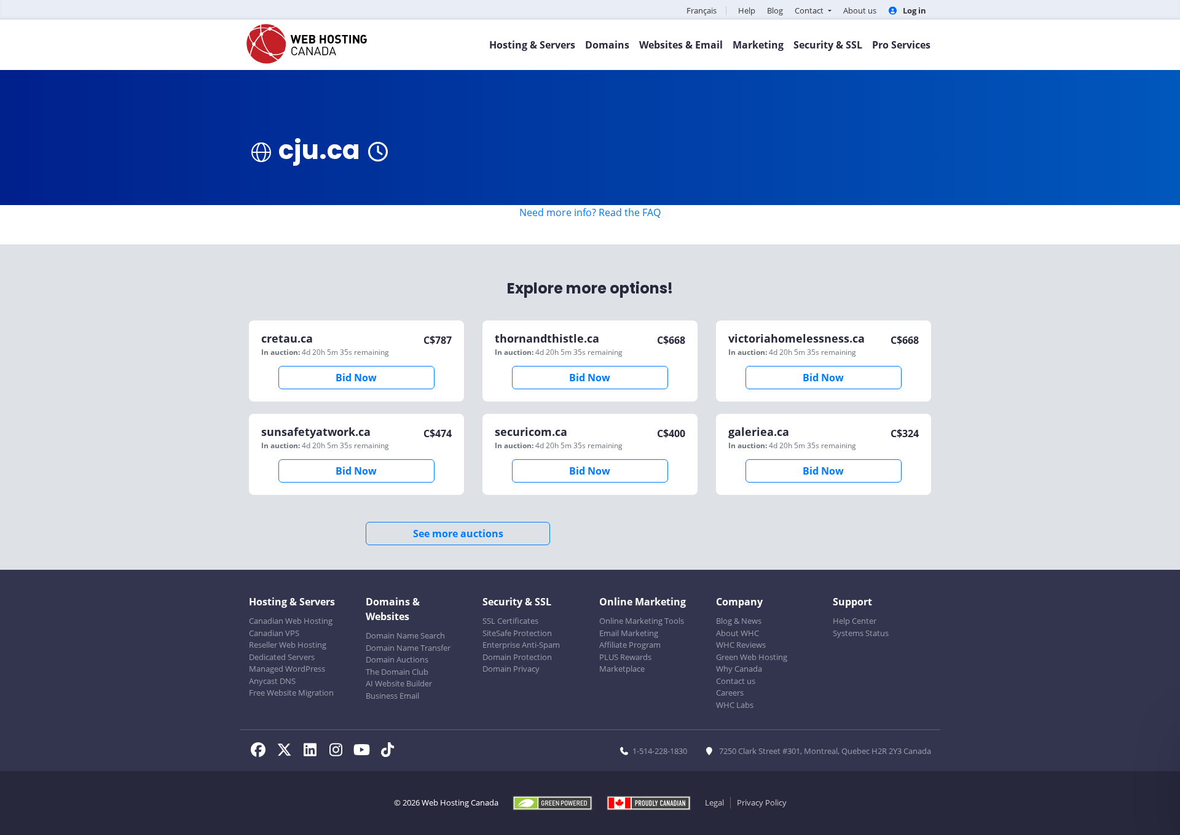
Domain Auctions (397, 659)
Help (746, 10)
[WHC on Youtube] (365, 751)
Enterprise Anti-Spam (521, 644)
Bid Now (356, 377)
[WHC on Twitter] (288, 751)
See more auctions (458, 533)
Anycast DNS (272, 680)
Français (701, 10)
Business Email (392, 695)
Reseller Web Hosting (287, 644)
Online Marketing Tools (641, 620)
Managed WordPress (287, 668)
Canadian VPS (274, 633)
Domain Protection (517, 656)
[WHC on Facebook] (262, 751)
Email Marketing (628, 633)
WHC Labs (734, 704)
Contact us (735, 680)
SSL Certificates (510, 620)
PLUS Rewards (625, 656)
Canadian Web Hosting (290, 620)
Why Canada (739, 668)
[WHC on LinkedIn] (313, 751)
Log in (913, 10)
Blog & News (738, 620)
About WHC (737, 633)
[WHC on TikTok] (389, 751)
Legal (714, 802)
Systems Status (861, 633)
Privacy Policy (762, 802)
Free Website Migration (291, 692)
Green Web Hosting (751, 656)
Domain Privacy (511, 668)
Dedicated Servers (282, 656)
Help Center (854, 620)
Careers (730, 692)
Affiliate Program (630, 644)
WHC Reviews (741, 644)
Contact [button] (810, 10)
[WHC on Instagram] (339, 751)
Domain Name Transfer (408, 647)
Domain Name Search (405, 635)
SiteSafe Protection (517, 633)
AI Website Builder (399, 683)
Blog (775, 10)
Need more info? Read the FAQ (590, 212)
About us (859, 10)
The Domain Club (397, 671)
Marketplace (622, 668)
